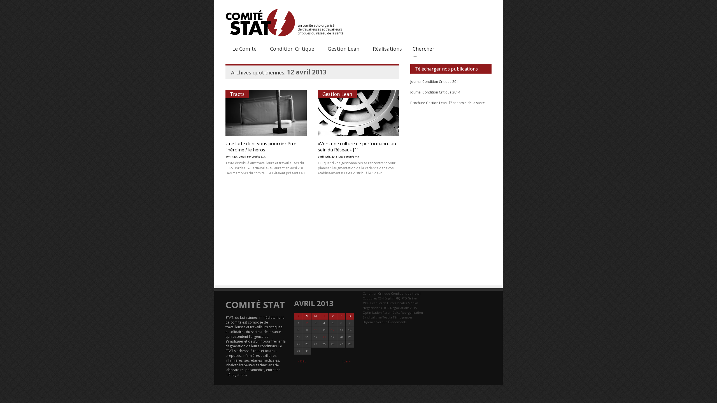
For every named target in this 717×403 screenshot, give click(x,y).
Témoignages (402, 317)
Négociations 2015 (403, 308)
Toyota (387, 317)
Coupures (370, 298)
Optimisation (372, 312)
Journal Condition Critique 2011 (435, 81)
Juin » (347, 361)
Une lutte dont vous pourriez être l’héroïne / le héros (260, 146)
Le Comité (244, 48)
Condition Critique (292, 48)
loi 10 (382, 303)
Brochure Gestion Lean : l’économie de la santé (447, 102)
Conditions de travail (406, 293)
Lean (374, 303)
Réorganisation (412, 312)
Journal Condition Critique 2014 (435, 92)
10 (315, 330)
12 (332, 330)
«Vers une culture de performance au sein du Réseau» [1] (357, 146)
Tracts (237, 94)
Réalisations (387, 48)
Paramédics (391, 312)
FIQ (398, 298)
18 (324, 337)
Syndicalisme (372, 317)
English (390, 298)
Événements (397, 322)
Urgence (369, 322)
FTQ (404, 298)
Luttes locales (397, 303)
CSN (381, 298)
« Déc (302, 361)
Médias (413, 303)
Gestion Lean (343, 48)
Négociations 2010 (376, 308)
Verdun (381, 322)
